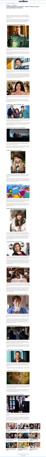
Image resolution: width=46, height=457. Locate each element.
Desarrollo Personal (8, 5)
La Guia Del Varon (23, 1)
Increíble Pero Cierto (14, 5)
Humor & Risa (11, 5)
